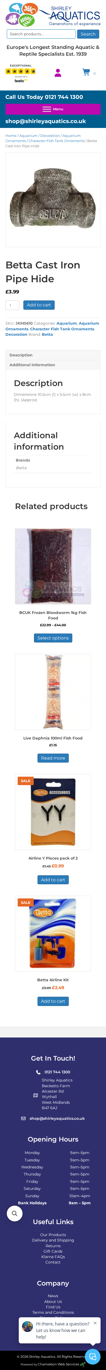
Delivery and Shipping (53, 1240)
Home (11, 136)
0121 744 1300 (64, 97)
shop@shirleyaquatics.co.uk (45, 121)
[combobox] (41, 34)
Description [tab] (21, 355)
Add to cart (39, 305)
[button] (15, 1213)
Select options (53, 638)
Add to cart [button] (53, 879)
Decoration (50, 136)
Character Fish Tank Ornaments (57, 141)
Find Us (53, 1307)
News (53, 1295)
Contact (53, 1262)
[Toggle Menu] (53, 109)
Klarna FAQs (53, 1256)
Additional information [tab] (32, 364)
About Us (53, 1301)
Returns (53, 1245)
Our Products (53, 1234)
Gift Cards (53, 1251)
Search (88, 34)
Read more (53, 758)
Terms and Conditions (53, 1312)
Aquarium (28, 136)
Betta (47, 334)
